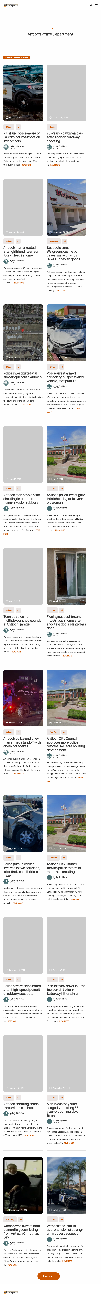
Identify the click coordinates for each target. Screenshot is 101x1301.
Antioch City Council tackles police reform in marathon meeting (64, 868)
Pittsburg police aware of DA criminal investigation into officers (21, 137)
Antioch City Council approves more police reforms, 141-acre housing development (66, 744)
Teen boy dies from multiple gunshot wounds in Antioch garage (22, 620)
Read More (26, 165)
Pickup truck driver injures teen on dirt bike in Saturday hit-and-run (66, 990)
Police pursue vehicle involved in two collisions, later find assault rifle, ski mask (21, 870)
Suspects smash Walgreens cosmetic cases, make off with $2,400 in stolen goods (63, 253)
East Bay (53, 732)
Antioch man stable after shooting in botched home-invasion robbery (21, 499)
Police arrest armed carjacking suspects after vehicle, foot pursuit (65, 377)
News (52, 127)
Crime (9, 127)
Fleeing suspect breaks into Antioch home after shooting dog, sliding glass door (66, 622)
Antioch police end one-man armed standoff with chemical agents (22, 742)
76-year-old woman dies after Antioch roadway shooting (65, 137)
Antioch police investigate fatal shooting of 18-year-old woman (66, 499)
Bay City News (18, 146)
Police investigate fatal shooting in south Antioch (22, 375)
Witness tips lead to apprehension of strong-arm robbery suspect (65, 1230)
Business (54, 241)
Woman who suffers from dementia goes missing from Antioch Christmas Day (21, 1232)
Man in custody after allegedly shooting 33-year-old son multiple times (63, 1110)
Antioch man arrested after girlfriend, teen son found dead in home (21, 251)
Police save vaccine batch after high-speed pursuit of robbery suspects (22, 990)
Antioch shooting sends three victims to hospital (21, 1106)
